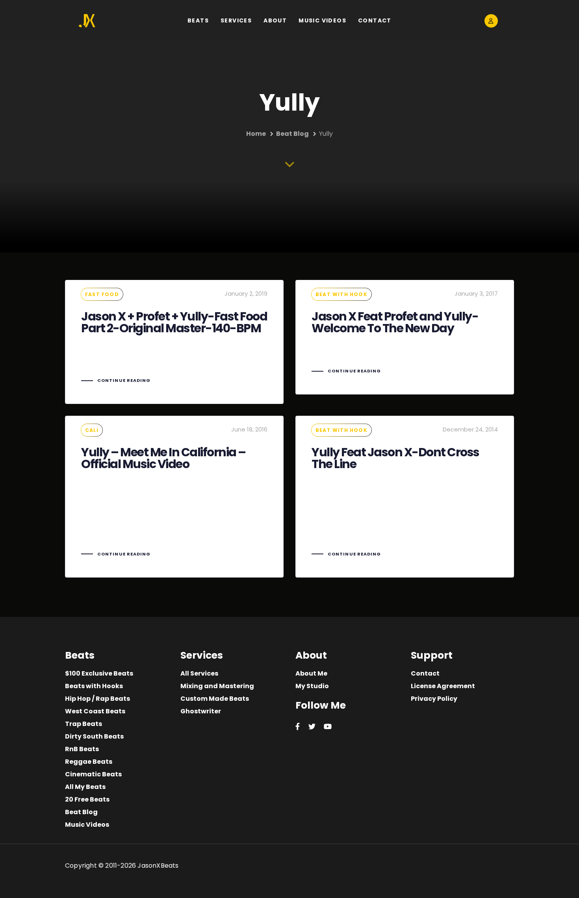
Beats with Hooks (94, 686)
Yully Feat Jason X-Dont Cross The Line (405, 496)
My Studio (312, 686)
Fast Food (102, 294)
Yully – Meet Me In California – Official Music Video (174, 496)
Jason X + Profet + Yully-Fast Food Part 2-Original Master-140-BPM (174, 342)
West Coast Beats (95, 711)
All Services (199, 673)
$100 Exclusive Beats (99, 673)
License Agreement (443, 686)
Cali (91, 430)
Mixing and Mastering (217, 686)
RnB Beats (82, 749)
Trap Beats (83, 723)
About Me (311, 673)
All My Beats (85, 786)
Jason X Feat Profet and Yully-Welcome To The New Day (405, 337)
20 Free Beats (87, 799)
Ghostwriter (200, 711)
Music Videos (87, 824)
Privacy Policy (434, 698)
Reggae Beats (88, 761)
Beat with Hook (341, 294)
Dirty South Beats (94, 736)
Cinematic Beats (93, 774)
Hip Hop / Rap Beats (97, 698)
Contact (425, 673)
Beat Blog (81, 812)
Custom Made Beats (214, 698)
